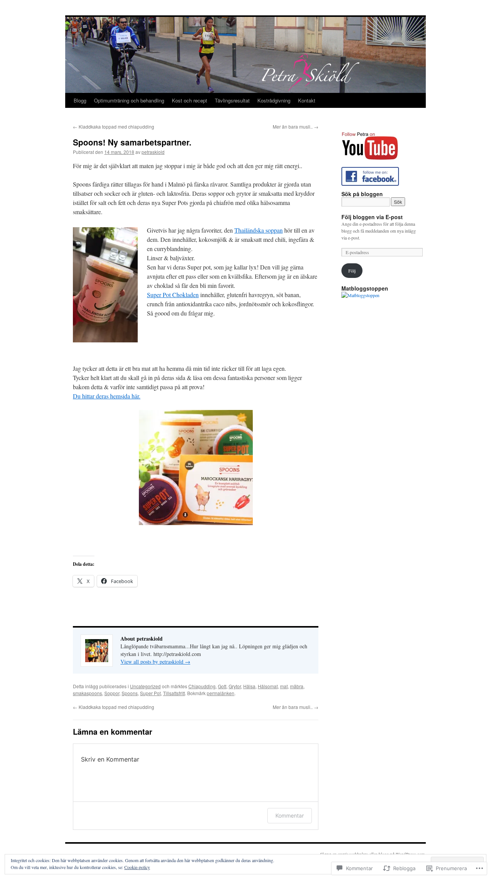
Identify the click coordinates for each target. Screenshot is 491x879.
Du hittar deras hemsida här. (106, 396)
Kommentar (289, 815)
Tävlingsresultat (232, 100)
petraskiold (153, 152)
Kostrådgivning (273, 100)
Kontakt (306, 100)
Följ (352, 271)
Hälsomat (268, 686)
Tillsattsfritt (174, 693)
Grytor (235, 686)
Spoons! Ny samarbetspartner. (132, 142)
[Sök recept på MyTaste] (360, 295)
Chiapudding (202, 686)
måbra (296, 686)
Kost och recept (189, 100)
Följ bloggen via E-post (372, 217)
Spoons (130, 693)
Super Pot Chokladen (173, 295)
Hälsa (249, 686)
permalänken (220, 693)
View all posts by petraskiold (155, 661)
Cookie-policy (137, 867)
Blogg (80, 100)
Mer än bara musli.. (295, 126)
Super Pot (150, 693)
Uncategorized (145, 686)
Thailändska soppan (258, 230)
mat (284, 686)
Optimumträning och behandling (129, 100)
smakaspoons (87, 693)
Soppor (111, 693)
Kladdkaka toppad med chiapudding (113, 126)
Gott (222, 686)
